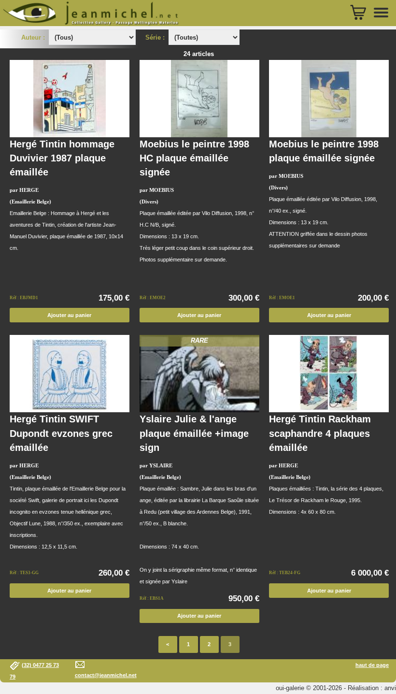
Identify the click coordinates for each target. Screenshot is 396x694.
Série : (157, 37)
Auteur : (34, 37)
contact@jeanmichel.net (106, 675)
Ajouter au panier (69, 315)
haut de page (372, 665)
